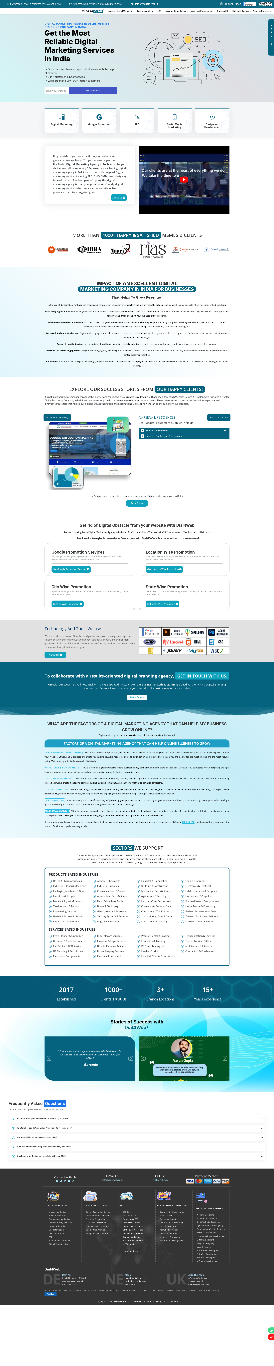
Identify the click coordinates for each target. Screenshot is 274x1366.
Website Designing (205, 1215)
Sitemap (192, 1290)
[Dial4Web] (94, 11)
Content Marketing (131, 1237)
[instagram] (73, 1181)
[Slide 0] (121, 511)
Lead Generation (57, 1233)
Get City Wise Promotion (66, 604)
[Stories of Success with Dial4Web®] (184, 180)
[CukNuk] (185, 249)
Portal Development (206, 1232)
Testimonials (157, 1290)
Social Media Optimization (172, 1212)
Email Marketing (56, 1230)
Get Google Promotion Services (70, 569)
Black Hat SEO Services (133, 1240)
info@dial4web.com (112, 1180)
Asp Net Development (207, 1257)
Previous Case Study (57, 417)
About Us (117, 197)
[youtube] (69, 1181)
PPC (50, 1237)
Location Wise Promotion (97, 1215)
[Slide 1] (127, 511)
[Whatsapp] (271, 1330)
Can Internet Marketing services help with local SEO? (41, 1156)
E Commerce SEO (131, 1219)
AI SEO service (129, 1244)
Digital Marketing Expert (60, 1244)
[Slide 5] (147, 511)
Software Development (207, 1261)
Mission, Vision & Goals (126, 1290)
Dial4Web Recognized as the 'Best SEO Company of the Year (83, 4)
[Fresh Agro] (216, 249)
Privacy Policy (90, 1290)
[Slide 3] (137, 511)
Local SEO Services (131, 1223)
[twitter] (61, 1181)
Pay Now (50, 1294)
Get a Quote (137, 503)
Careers (169, 1290)
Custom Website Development (211, 1236)
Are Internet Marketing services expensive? (37, 1137)
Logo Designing (204, 1247)
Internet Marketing (57, 1212)
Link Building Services (133, 1233)
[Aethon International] (153, 249)
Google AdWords (57, 1226)
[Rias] (89, 249)
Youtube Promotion (169, 1230)
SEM (124, 1247)
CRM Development (205, 1240)
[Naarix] (58, 249)
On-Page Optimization (133, 1226)
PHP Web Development (207, 1254)
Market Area (204, 1290)
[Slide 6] (152, 511)
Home (47, 1290)
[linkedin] (65, 1181)
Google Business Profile (97, 1233)
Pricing (110, 11)
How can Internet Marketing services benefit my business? (44, 1146)
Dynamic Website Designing (210, 1225)
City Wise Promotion (95, 1219)
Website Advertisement (60, 1240)
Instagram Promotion (170, 1237)
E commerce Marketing (59, 1219)
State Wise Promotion (96, 1223)
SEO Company (129, 1215)
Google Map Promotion (97, 1230)
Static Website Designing (208, 1222)
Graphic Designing (205, 1243)
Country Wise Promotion (97, 1226)
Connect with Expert (271, 37)
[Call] (271, 1337)
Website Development (207, 1218)
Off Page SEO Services (133, 1230)
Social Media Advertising (171, 1223)
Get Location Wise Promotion (163, 569)
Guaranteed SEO (130, 1251)
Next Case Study (219, 417)
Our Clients (144, 1290)
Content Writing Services (60, 1223)
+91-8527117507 (159, 1180)
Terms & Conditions (72, 1290)
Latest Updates (105, 1290)
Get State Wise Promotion (161, 604)
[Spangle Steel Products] (121, 249)
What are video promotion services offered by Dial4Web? (43, 1118)
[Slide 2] (132, 511)
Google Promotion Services (98, 1212)
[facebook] (57, 1181)
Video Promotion (57, 1215)
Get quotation (93, 91)
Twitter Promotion (168, 1233)
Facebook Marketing (169, 1219)
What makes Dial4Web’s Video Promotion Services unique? (44, 1128)
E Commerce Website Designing (211, 1229)
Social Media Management (172, 1240)
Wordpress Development (208, 1250)
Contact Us (181, 1290)
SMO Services (166, 1215)
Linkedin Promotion (169, 1226)
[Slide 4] (142, 511)
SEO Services (129, 1212)
